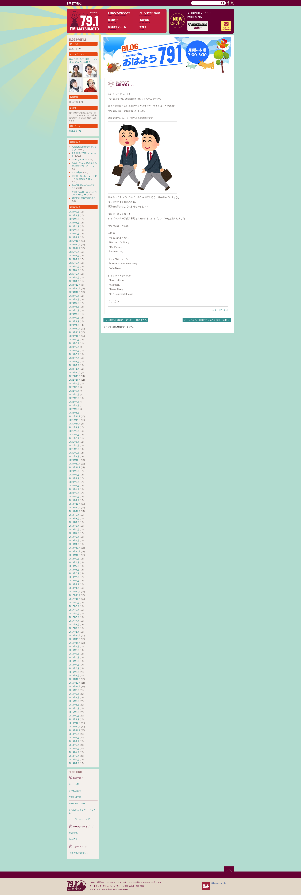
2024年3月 (74, 318)
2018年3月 (74, 580)
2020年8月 (74, 475)
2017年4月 (74, 621)
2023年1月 (74, 369)
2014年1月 (74, 763)
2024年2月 (74, 321)
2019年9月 (74, 515)
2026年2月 (74, 233)
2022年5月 (74, 398)
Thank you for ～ (79, 159)
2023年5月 (74, 354)
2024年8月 (74, 299)
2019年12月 (74, 504)
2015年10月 (74, 686)
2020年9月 (74, 471)
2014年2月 (74, 759)
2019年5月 (74, 529)
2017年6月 (74, 613)
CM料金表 (145, 882)
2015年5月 (74, 705)
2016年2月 (74, 672)
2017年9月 (74, 602)
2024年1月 (74, 325)
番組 (225, 310)
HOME (93, 882)
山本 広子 (73, 839)
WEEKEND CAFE (77, 803)
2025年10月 (74, 248)
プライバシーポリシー (112, 886)
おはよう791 (216, 310)
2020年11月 (74, 464)
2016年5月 (74, 661)
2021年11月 (74, 420)
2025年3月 (74, 274)
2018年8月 (74, 562)
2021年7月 (74, 434)
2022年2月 (74, 409)
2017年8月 (74, 606)
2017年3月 (74, 624)
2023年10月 (74, 336)
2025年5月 (74, 266)
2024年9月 (74, 296)
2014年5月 (74, 748)
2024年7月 (74, 303)
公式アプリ (156, 882)
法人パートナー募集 (131, 882)
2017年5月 (74, 617)
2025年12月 (74, 241)
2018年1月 (74, 588)
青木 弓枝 (73, 59)
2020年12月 (74, 460)
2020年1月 (74, 500)
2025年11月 (74, 244)
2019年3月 (74, 537)
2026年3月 (74, 230)
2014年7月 (74, 741)
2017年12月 (74, 591)
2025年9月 (74, 252)
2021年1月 (74, 456)
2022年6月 (74, 394)
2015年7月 (74, 697)
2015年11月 (74, 683)
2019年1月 (74, 544)
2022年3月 (74, 405)
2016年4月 (74, 665)
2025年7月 (74, 259)
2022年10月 (74, 380)
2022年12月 (74, 372)
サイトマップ (95, 886)
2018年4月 (74, 577)
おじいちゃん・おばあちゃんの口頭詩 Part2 (205, 320)
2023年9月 (74, 339)
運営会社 (101, 882)
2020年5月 (74, 485)
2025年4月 (74, 270)
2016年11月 (74, 639)
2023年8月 (74, 343)
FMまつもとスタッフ (78, 853)
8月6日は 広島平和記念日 (83, 198)
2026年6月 (74, 219)
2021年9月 (74, 427)
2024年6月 (74, 307)
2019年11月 (74, 507)
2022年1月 (74, 413)
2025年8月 (74, 255)
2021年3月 (74, 449)
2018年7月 (74, 566)
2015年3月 (74, 712)
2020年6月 (74, 482)
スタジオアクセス (113, 882)
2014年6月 (74, 745)
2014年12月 (74, 723)
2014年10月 (74, 730)
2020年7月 (74, 478)
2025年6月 (74, 263)
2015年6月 (74, 701)
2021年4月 (74, 445)
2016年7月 (74, 654)
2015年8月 (74, 694)
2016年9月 (74, 646)
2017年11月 (74, 595)
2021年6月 (74, 438)
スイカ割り (77, 172)
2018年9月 (74, 559)
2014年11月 (74, 727)
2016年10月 (74, 643)
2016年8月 (74, 650)
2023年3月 (74, 361)
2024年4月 (74, 314)
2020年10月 (74, 467)
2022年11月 (74, 376)
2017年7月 (74, 610)
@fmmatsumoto (218, 883)
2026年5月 (74, 223)
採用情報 (140, 886)
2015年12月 (74, 679)
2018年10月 (74, 555)
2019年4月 (74, 533)
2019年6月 (74, 526)
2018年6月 (74, 570)
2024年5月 (74, 310)
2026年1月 (74, 237)
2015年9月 (74, 690)
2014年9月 (74, 734)
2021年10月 (74, 424)
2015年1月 (74, 719)
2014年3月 (74, 756)
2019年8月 (74, 518)
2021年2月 (74, 453)
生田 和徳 (84, 59)
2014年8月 (74, 737)
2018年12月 (74, 548)
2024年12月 (74, 285)
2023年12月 (74, 329)
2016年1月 (74, 675)
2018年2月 (74, 584)
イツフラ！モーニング (79, 819)
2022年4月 (74, 402)
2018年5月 (74, 573)
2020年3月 (74, 493)
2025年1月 (74, 281)
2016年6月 (74, 657)
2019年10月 (74, 511)
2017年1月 (74, 632)
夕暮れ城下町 (75, 797)
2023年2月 (74, 365)
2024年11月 (74, 288)
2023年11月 (74, 332)
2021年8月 (74, 431)
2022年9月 (74, 383)
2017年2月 (74, 628)
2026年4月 (74, 226)
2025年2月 (74, 277)
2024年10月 (74, 292)
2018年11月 (74, 551)
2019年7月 (74, 522)
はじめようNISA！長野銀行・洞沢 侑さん (127, 320)
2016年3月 (74, 668)
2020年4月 (74, 489)
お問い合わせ (129, 886)
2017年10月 (74, 599)
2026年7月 (74, 215)
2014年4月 (74, 752)
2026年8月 (74, 212)
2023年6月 (74, 350)
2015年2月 (74, 716)
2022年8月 (74, 387)
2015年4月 (74, 708)
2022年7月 (74, 391)
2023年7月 (74, 347)
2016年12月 (74, 635)
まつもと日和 (75, 791)
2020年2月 (74, 496)
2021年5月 (74, 442)
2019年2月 (74, 540)
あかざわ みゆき (82, 62)
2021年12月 (74, 416)
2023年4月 (74, 358)
